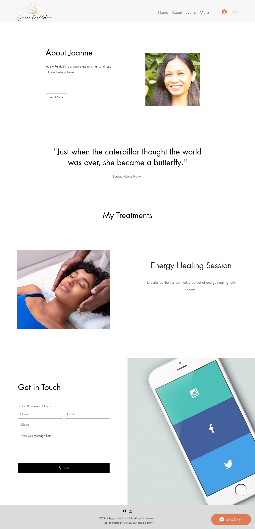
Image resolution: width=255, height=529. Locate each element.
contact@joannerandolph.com (36, 406)
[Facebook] (125, 511)
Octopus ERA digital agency (138, 522)
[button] (177, 12)
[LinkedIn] (130, 511)
